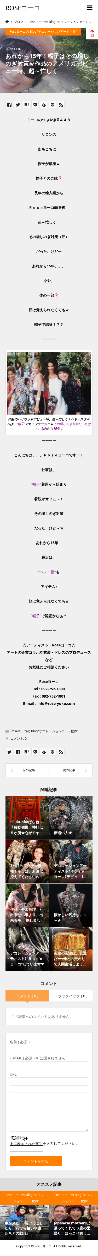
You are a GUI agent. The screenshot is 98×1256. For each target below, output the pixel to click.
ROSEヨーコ (23, 7)
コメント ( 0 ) (27, 995)
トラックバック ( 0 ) (70, 995)
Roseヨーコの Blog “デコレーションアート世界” (43, 31)
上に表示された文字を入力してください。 (44, 1143)
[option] (24, 1215)
